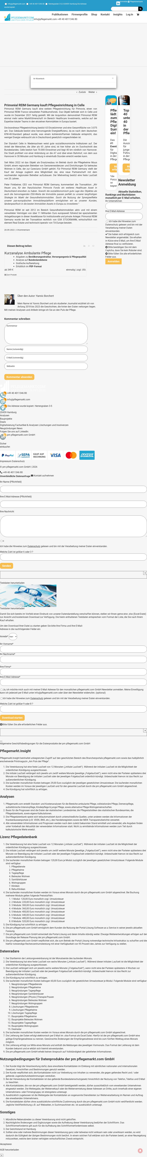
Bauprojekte (6, 418)
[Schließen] (1, 741)
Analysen (4, 415)
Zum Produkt (11, 275)
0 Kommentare (23, 230)
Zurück (82, 92)
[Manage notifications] (140, 1150)
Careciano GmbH (39, 168)
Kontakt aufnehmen (43, 475)
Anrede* (4, 636)
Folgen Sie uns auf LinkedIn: (14, 431)
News (19, 428)
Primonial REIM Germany (17, 108)
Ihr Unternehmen (113, 201)
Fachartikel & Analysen (26, 425)
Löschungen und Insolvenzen (53, 425)
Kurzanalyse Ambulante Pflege (27, 253)
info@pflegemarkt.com (16, 4)
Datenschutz (111, 224)
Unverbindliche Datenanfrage (15, 476)
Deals (3, 422)
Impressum (5, 461)
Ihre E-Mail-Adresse (115, 211)
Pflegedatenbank (136, 2)
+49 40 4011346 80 (37, 4)
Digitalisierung (7, 425)
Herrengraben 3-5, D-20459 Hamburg (62, 4)
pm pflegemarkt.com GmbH (21, 434)
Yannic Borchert (45, 295)
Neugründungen (8, 428)
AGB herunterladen (9, 1149)
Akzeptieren (6, 1144)
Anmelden (124, 2)
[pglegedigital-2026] (111, 96)
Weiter (91, 92)
